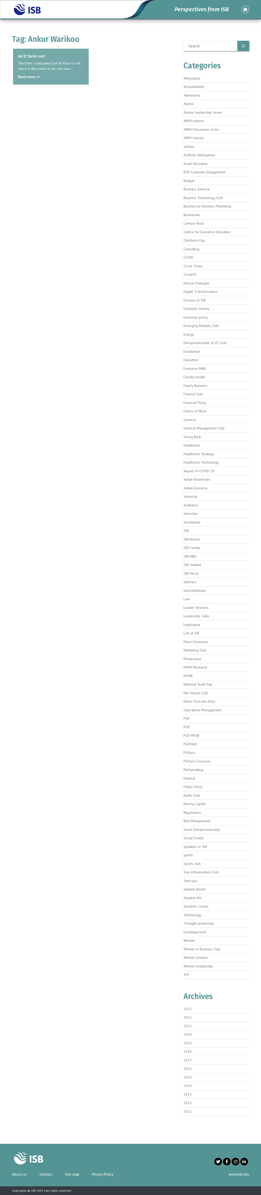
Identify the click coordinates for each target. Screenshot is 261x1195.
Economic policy (196, 317)
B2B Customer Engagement (204, 172)
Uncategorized (195, 932)
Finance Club (193, 394)
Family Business (195, 385)
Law (187, 599)
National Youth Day (198, 684)
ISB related (192, 564)
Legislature (192, 624)
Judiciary (190, 582)
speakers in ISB (195, 846)
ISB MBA (190, 556)
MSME (188, 676)
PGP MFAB (191, 735)
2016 (188, 1068)
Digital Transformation (200, 291)
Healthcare (192, 445)
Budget (189, 180)
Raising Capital (195, 804)
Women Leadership (198, 966)
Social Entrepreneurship (202, 829)
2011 (188, 1111)
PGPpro (189, 752)
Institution (191, 505)
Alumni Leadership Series (203, 112)
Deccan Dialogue (196, 283)
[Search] (243, 46)
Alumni (189, 103)
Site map (72, 1174)
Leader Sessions (196, 607)
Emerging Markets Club (201, 325)
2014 (188, 1085)
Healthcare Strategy (199, 454)
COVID (188, 257)
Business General (197, 189)
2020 (188, 1034)
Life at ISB (191, 633)
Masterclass (192, 658)
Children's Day (194, 240)
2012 (188, 1102)
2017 (188, 1060)
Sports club (192, 863)
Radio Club (192, 795)
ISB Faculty (192, 547)
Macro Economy (196, 641)
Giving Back (192, 437)
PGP (187, 718)
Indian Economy (195, 488)
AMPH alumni (194, 121)
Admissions (192, 95)
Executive (191, 360)
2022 (188, 1017)
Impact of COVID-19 (199, 471)
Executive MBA (195, 368)
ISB (186, 530)
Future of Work (195, 411)
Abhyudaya (192, 78)
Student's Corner (196, 906)
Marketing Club (195, 650)
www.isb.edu (239, 1174)
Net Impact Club (196, 693)
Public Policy (193, 786)
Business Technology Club (203, 197)
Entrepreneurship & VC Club (205, 342)
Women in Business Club (202, 949)
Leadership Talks (196, 616)
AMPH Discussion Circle (201, 129)
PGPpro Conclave (197, 761)
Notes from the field (199, 701)
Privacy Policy (102, 1174)
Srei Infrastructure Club (201, 872)
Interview (191, 513)
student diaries (195, 889)
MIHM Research (195, 667)
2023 (188, 1009)
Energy (189, 334)
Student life (192, 898)
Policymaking (193, 769)
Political (189, 778)
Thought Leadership (199, 923)
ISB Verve (191, 573)
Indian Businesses (197, 479)
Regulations (192, 812)
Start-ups (190, 880)
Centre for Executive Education (207, 232)
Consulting (191, 249)
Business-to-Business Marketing (207, 206)
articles (189, 146)
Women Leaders (196, 957)
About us (19, 1174)
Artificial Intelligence (199, 155)
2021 (188, 1026)
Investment (192, 522)
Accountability (194, 86)
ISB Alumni (192, 539)
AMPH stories (194, 138)
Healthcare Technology (201, 462)
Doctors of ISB (195, 300)
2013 (188, 1094)
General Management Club (204, 428)
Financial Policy (195, 402)
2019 (188, 1043)
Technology (192, 915)
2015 (188, 1077)
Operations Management (202, 710)
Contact (46, 1174)
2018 (188, 1051)
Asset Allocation (196, 163)
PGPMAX (190, 744)
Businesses (192, 215)
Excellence (192, 351)
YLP (186, 974)
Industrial (191, 496)
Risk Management (197, 821)
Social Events (194, 838)
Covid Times (193, 266)
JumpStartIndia (195, 590)
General (190, 419)
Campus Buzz (194, 223)
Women (189, 940)
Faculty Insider (194, 377)
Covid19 (190, 274)
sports (188, 855)
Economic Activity (197, 308)
